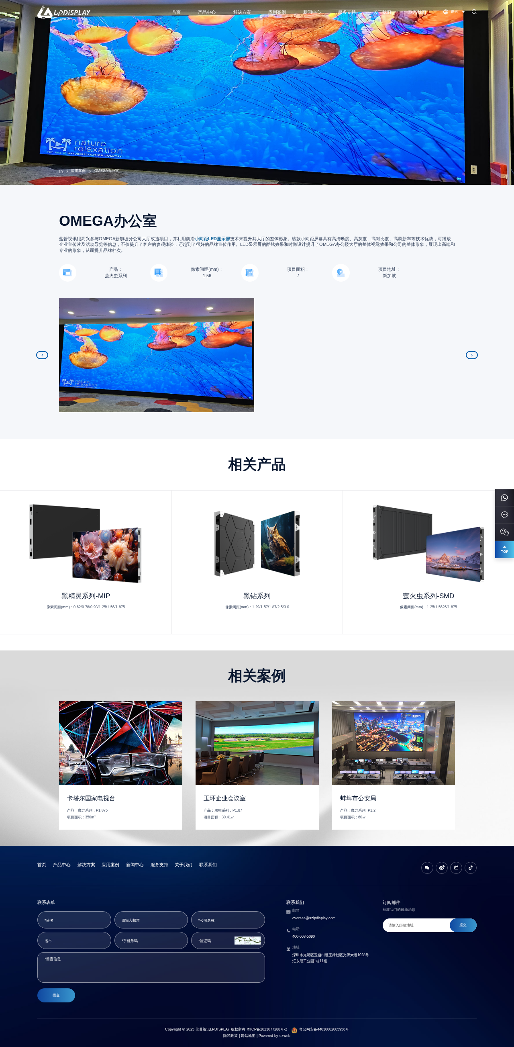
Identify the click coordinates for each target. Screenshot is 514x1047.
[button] (42, 355)
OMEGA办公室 (106, 171)
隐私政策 (230, 1036)
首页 (176, 12)
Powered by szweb (274, 1036)
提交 (56, 995)
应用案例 (277, 12)
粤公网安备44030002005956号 (324, 1029)
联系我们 (417, 12)
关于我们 (382, 12)
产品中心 (207, 12)
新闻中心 (312, 12)
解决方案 (242, 12)
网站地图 (248, 1036)
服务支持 (347, 12)
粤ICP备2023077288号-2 (267, 1029)
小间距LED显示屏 (212, 238)
